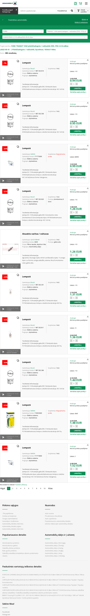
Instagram (6, 614)
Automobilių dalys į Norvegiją (55, 543)
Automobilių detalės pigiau (11, 526)
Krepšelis (80, 3)
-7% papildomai (7, 513)
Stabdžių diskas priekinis (11, 548)
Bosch (33, 69)
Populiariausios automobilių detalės (58, 521)
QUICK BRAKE (35, 240)
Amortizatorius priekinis (10, 543)
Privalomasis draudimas (53, 516)
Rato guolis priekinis (9, 551)
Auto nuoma (49, 513)
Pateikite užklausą (21, 485)
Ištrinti (84, 19)
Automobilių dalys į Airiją (53, 553)
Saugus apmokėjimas (10, 519)
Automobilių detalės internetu (12, 524)
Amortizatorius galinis (10, 545)
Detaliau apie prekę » (78, 92)
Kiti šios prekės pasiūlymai (78, 64)
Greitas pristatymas (9, 516)
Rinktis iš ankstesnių (81, 22)
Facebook (5, 612)
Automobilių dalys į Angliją (54, 551)
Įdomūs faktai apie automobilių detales (59, 524)
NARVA (33, 154)
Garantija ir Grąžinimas (10, 521)
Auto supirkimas (50, 519)
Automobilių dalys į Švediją (54, 545)
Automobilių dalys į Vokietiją (55, 556)
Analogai (73, 61)
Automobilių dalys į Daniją (54, 548)
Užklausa (76, 3)
